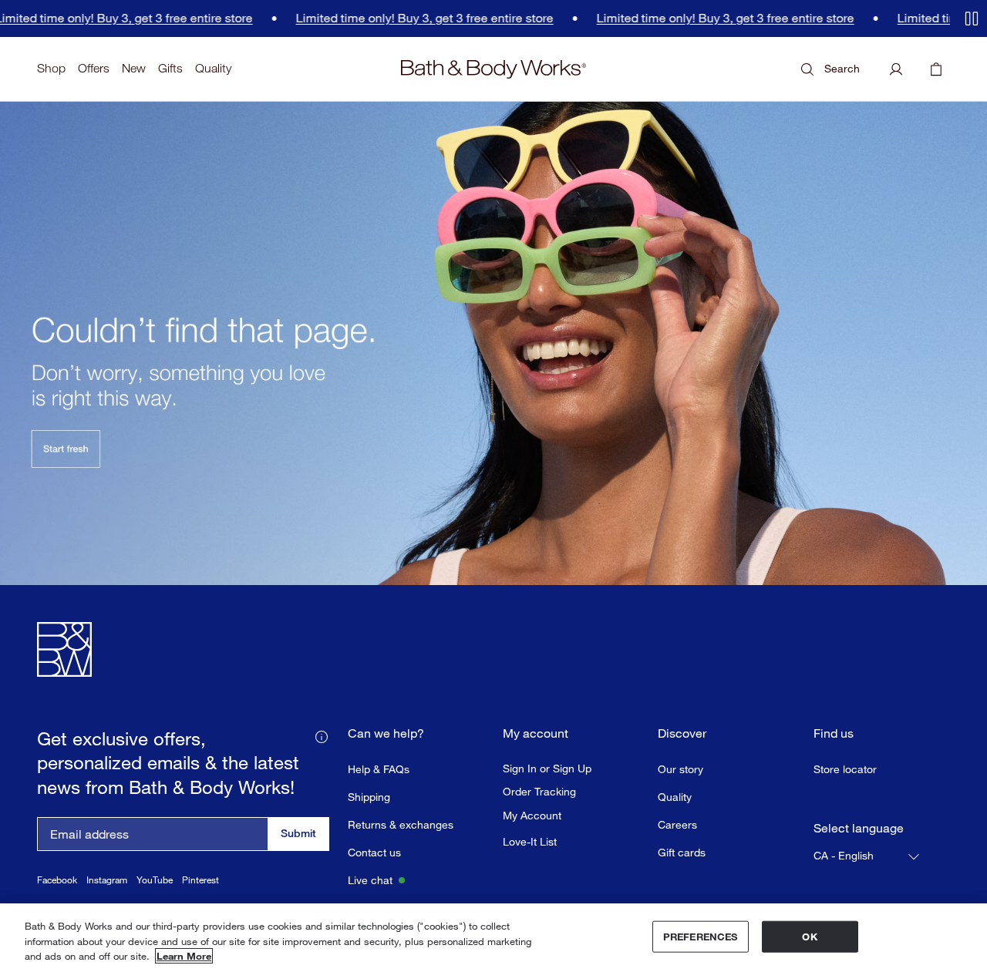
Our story (680, 768)
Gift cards (682, 852)
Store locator (845, 768)
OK (809, 936)
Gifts (170, 68)
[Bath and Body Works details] (321, 735)
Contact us (374, 852)
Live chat (370, 879)
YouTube (154, 880)
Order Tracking (539, 791)
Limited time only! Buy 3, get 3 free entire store (379, 18)
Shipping (369, 796)
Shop (51, 68)
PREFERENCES (700, 936)
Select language (859, 828)
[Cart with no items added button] (936, 69)
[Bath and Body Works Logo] (493, 69)
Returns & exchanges (400, 824)
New (134, 68)
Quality (213, 68)
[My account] (896, 69)
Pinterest (200, 880)
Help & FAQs (378, 768)
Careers (677, 824)
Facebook (57, 880)
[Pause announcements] (971, 18)
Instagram (106, 880)
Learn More (184, 956)
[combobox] (867, 856)
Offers (93, 68)
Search (842, 68)
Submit (298, 832)
